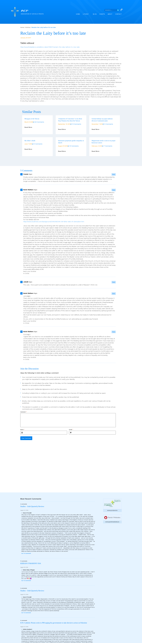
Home (78, 14)
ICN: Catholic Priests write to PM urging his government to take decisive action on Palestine (53, 623)
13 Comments (76, 124)
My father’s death (29, 140)
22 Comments (39, 122)
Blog (95, 14)
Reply (113, 174)
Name (22, 429)
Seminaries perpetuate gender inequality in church (71, 141)
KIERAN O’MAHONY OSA (30, 563)
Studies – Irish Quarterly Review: (32, 506)
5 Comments (109, 124)
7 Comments (108, 146)
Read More (28, 127)
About (110, 14)
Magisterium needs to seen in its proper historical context (103, 141)
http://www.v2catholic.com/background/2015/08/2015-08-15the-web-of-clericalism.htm (53, 221)
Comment (23, 412)
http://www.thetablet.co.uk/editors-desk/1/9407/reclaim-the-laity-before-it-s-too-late (50, 47)
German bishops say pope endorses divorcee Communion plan (102, 120)
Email (71, 429)
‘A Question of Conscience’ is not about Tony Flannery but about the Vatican (70, 120)
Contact (118, 14)
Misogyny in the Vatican (31, 118)
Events (102, 14)
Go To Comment (26, 553)
